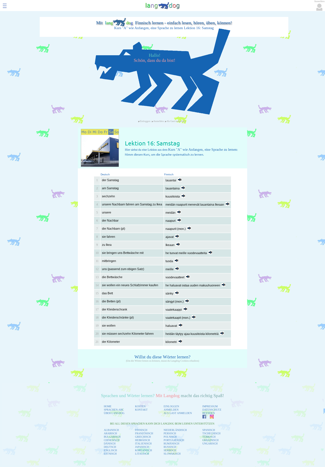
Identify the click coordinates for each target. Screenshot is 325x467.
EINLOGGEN (171, 406)
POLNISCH (170, 436)
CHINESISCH (111, 440)
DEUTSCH (110, 447)
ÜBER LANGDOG (114, 413)
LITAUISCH (142, 453)
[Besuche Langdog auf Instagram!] (210, 417)
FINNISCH (141, 430)
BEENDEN (208, 413)
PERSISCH (170, 433)
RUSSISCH (170, 447)
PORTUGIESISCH (174, 440)
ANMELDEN (171, 409)
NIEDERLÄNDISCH (175, 430)
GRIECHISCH (143, 436)
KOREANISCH (143, 450)
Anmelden (158, 121)
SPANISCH (208, 430)
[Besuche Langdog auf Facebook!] (202, 417)
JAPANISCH (142, 447)
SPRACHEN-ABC (114, 409)
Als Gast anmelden (175, 121)
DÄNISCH (109, 443)
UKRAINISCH (210, 440)
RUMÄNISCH (171, 443)
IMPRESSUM (210, 406)
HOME (108, 406)
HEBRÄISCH (142, 440)
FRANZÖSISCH (144, 433)
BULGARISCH (112, 436)
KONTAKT (141, 409)
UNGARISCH (210, 443)
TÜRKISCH (209, 436)
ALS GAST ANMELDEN (178, 413)
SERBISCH (170, 450)
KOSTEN (140, 406)
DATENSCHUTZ (211, 409)
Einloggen (145, 121)
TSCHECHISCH (211, 433)
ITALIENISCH (143, 443)
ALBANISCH (111, 430)
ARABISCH (110, 433)
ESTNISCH (110, 453)
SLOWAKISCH (172, 453)
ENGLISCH (110, 450)
